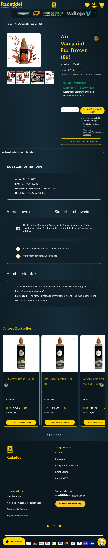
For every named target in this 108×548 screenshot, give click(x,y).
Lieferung (60, 459)
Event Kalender (62, 472)
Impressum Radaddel (17, 515)
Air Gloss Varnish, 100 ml (19, 381)
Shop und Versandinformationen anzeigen (93, 132)
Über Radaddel (14, 496)
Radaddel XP (61, 478)
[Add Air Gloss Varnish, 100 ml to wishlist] (35, 338)
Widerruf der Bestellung (70, 504)
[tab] (47, 434)
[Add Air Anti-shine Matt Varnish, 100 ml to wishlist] (74, 338)
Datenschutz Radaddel (18, 509)
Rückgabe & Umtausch (66, 465)
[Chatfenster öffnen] (101, 542)
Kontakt (59, 452)
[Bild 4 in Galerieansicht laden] (37, 77)
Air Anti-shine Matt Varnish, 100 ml (56, 381)
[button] (101, 5)
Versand (73, 74)
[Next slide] (95, 13)
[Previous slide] (12, 13)
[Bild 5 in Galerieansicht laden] (52, 77)
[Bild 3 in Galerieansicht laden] (23, 77)
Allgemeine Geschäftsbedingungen (24, 503)
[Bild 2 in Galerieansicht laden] (8, 77)
